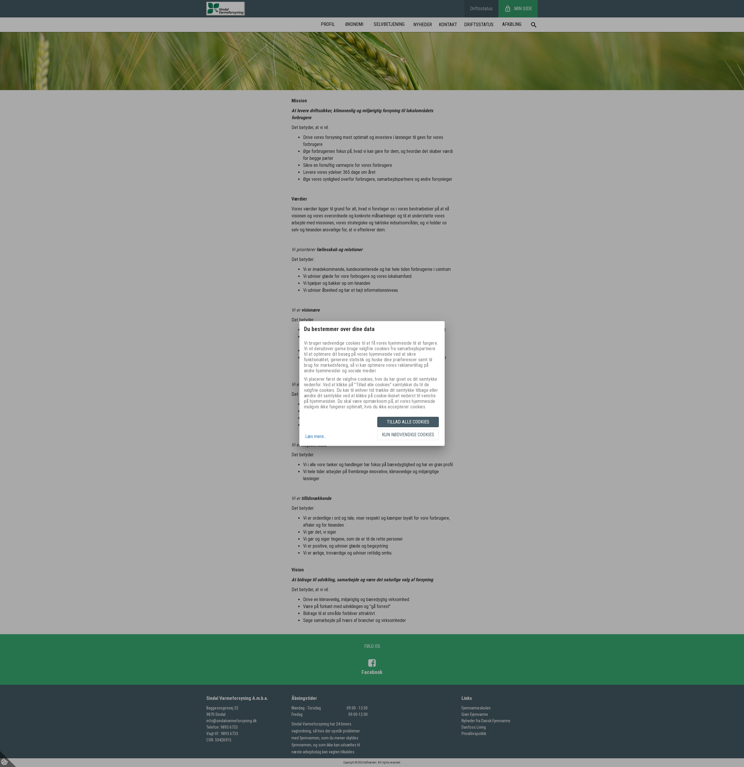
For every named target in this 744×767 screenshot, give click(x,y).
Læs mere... (315, 436)
